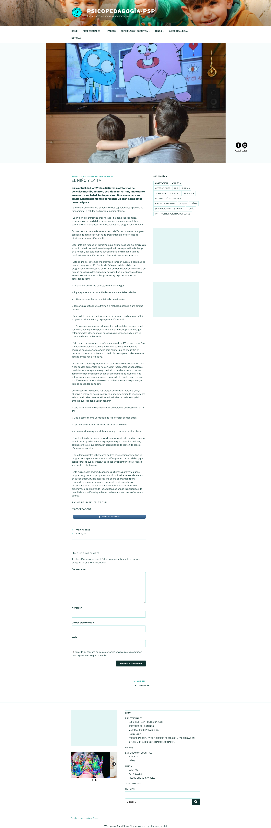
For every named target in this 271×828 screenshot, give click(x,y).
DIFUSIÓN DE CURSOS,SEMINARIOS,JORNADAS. (152, 742)
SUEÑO (190, 208)
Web (74, 637)
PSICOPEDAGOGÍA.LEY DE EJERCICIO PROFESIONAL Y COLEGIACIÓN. (162, 738)
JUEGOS (183, 203)
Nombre (77, 607)
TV (85, 534)
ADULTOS (176, 183)
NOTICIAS (76, 38)
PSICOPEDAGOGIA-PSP (101, 176)
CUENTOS (133, 770)
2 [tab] (96, 780)
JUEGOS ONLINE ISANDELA (142, 778)
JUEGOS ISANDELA (178, 31)
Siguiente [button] (114, 764)
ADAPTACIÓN (161, 183)
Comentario (79, 569)
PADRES (111, 31)
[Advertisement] (176, 246)
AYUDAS (186, 188)
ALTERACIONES (162, 188)
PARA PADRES (83, 530)
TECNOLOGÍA (135, 734)
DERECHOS (160, 193)
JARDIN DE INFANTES (165, 203)
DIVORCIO (174, 193)
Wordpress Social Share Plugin (120, 826)
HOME (74, 31)
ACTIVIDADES (135, 774)
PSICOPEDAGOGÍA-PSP (121, 11)
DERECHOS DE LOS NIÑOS (141, 726)
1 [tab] (92, 780)
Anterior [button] (74, 764)
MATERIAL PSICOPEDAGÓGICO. (144, 730)
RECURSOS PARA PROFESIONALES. (146, 722)
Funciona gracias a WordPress (84, 818)
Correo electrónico (83, 622)
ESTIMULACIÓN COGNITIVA (168, 198)
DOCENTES (188, 193)
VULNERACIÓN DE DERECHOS (175, 214)
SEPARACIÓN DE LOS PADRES (169, 208)
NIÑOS (79, 534)
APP (176, 188)
